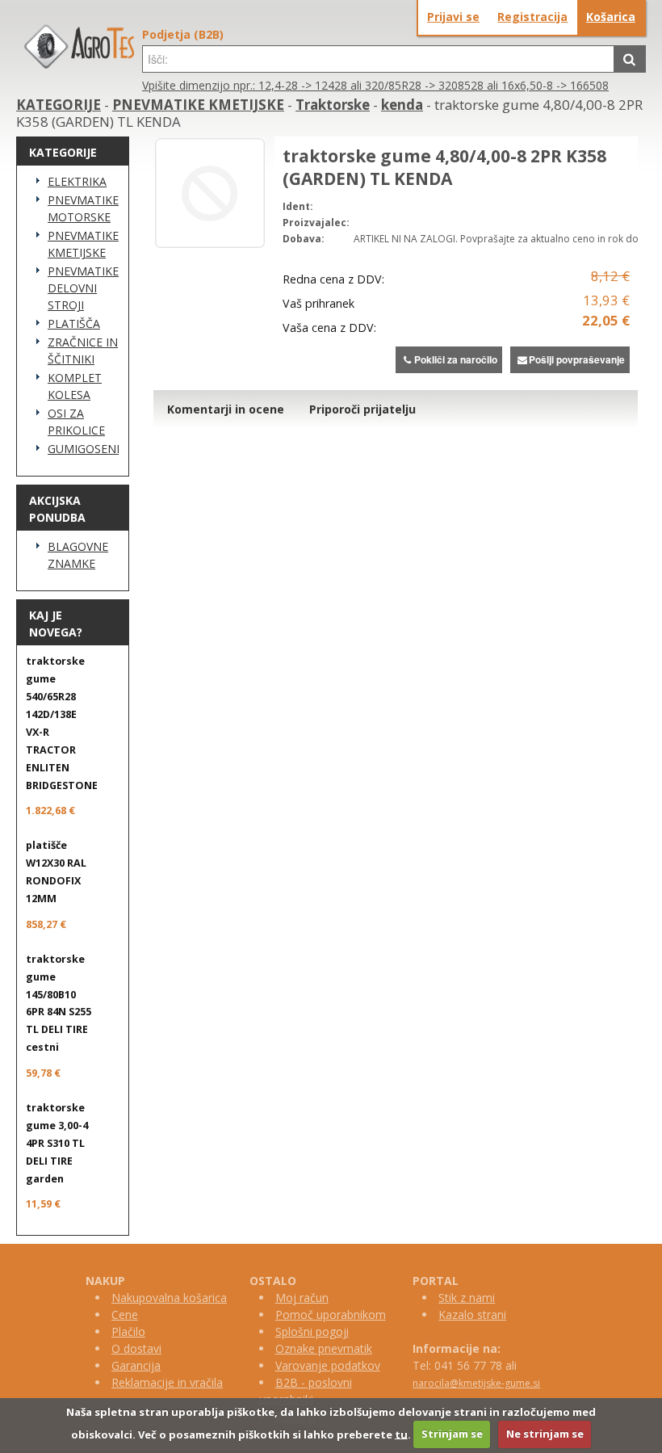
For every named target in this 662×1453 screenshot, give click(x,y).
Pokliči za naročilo (455, 359)
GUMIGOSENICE (83, 448)
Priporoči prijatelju (362, 409)
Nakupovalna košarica (169, 1297)
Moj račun (302, 1297)
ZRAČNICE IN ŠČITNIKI (83, 350)
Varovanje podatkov (327, 1365)
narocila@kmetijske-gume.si (476, 1383)
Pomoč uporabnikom (330, 1314)
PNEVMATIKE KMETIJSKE (198, 104)
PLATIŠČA (74, 323)
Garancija (136, 1365)
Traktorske (332, 104)
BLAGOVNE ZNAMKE (78, 555)
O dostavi (136, 1348)
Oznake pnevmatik (323, 1348)
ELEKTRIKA (77, 181)
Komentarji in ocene (225, 409)
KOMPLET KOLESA (75, 386)
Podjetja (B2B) (183, 34)
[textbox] (378, 59)
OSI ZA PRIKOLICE (76, 421)
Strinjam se (452, 1433)
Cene (124, 1314)
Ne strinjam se (545, 1433)
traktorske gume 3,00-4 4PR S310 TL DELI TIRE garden (57, 1143)
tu (401, 1433)
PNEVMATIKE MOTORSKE (83, 208)
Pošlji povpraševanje (577, 359)
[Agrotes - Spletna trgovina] (79, 64)
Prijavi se (453, 16)
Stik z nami (466, 1297)
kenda (402, 104)
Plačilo (128, 1331)
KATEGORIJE (58, 104)
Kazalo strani (472, 1314)
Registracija (532, 16)
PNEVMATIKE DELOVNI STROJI (83, 288)
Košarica (610, 16)
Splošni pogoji (312, 1331)
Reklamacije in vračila (167, 1382)
